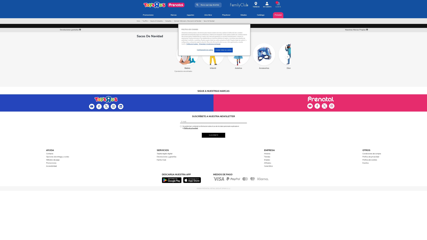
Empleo (267, 160)
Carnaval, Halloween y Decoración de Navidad (187, 21)
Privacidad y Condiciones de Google (209, 44)
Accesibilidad (51, 166)
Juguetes (190, 15)
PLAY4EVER (226, 15)
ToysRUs (145, 21)
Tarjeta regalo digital (164, 153)
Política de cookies (370, 160)
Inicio (138, 21)
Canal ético (268, 166)
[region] (214, 40)
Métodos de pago (53, 160)
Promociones (148, 15)
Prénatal (278, 15)
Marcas (174, 15)
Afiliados (267, 163)
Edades (244, 15)
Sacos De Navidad (209, 21)
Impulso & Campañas (156, 21)
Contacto (49, 153)
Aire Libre (208, 15)
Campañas (168, 21)
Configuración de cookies (205, 50)
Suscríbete (213, 135)
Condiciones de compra (372, 153)
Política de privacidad (191, 128)
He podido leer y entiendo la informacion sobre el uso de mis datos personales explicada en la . (210, 127)
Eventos (366, 163)
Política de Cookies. (192, 44)
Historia (267, 153)
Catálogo (260, 15)
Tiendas (267, 157)
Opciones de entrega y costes (57, 157)
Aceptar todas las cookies (224, 50)
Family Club (161, 160)
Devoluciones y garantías (166, 157)
